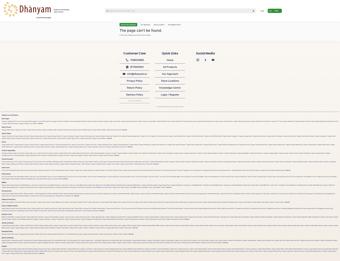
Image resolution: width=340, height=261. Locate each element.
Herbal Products (7, 159)
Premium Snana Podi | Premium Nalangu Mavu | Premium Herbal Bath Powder (107, 193)
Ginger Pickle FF (82, 202)
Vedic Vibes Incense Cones (66, 208)
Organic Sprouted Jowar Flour (96, 147)
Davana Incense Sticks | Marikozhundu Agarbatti (152, 208)
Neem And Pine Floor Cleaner (251, 170)
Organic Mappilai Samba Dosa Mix (116, 217)
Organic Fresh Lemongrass (165, 153)
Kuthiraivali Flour (302, 185)
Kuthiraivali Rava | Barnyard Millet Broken (129, 185)
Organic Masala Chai (289, 121)
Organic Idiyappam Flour (105, 144)
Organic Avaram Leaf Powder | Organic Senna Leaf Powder (274, 161)
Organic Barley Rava (164, 185)
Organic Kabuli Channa (8, 138)
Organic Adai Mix (21, 217)
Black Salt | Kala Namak (157, 242)
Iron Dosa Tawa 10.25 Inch (285, 176)
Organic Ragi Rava (176, 185)
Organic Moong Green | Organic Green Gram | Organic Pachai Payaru (36, 138)
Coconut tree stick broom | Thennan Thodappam (176, 170)
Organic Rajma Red (85, 138)
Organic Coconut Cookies (216, 225)
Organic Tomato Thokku (277, 202)
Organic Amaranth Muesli (9, 249)
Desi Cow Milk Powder (84, 130)
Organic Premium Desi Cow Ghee (67, 130)
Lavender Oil (34, 196)
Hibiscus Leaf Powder (100, 161)
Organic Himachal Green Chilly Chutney (176, 202)
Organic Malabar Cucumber (215, 153)
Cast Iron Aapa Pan (113, 176)
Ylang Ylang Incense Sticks (90, 210)
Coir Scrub (5, 170)
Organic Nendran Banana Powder (134, 219)
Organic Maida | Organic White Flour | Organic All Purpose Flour (148, 144)
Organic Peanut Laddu (75, 228)
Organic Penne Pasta (41, 234)
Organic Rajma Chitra (73, 138)
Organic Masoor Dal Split (22, 136)
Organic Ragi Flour (328, 185)
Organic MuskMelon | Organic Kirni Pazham (250, 153)
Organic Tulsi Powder (113, 164)
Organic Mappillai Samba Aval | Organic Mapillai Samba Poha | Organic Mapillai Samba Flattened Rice (204, 251)
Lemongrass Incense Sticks (258, 208)
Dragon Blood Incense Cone (10, 208)
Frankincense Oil (320, 193)
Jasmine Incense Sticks (191, 208)
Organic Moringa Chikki (46, 225)
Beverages (5, 118)
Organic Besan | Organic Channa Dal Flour (27, 144)
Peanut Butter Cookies (245, 225)
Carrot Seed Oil (283, 193)
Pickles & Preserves (8, 199)
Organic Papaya (283, 153)
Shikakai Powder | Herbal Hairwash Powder (177, 193)
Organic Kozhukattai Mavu (120, 144)
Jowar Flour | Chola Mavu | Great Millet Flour (283, 185)
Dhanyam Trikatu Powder (85, 161)
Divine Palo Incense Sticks (175, 208)
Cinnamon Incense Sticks (113, 208)
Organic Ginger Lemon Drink (112, 121)
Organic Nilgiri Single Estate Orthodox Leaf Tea (324, 121)
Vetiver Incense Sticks (40, 210)
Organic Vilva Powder (126, 164)
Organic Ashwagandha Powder (227, 161)
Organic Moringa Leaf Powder (14, 164)
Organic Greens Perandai (105, 155)
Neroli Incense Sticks (309, 208)
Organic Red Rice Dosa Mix (211, 217)
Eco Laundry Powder (98, 170)
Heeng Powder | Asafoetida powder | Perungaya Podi (17, 240)
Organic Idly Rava (98, 249)
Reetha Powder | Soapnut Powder (140, 193)
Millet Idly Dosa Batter (8, 217)
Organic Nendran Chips (274, 225)
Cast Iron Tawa (252, 176)
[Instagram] (197, 59)
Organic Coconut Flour (77, 144)
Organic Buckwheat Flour (63, 144)
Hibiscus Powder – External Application (35, 193)
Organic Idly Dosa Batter (51, 217)
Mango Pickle (117, 202)
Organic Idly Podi (280, 240)
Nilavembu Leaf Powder (142, 161)
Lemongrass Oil (50, 196)
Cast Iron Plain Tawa (227, 176)
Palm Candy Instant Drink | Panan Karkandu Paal (181, 121)
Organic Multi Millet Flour (315, 185)
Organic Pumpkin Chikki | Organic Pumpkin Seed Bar (83, 225)
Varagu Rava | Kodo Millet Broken (233, 185)
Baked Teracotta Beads (13, 179)
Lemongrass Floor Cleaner (210, 170)
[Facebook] (205, 59)
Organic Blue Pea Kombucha (205, 121)
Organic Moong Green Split (38, 136)
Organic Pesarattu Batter (152, 217)
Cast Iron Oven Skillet (197, 176)
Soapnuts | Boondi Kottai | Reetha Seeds (272, 170)
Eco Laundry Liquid (85, 170)
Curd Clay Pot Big (57, 179)
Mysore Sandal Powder (127, 161)
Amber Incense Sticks (98, 208)
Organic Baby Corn (30, 153)
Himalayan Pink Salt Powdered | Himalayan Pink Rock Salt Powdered (202, 242)
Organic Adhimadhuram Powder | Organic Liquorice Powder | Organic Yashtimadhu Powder (176, 161)
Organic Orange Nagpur (271, 153)
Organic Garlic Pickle (141, 202)
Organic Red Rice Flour (210, 144)
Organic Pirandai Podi (95, 242)
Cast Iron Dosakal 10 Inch (127, 176)
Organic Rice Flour (244, 144)
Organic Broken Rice (73, 249)
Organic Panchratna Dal (87, 136)
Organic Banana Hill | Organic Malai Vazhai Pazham (74, 153)
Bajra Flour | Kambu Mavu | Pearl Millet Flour (257, 185)
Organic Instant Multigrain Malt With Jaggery (25, 219)
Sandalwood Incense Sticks (25, 210)
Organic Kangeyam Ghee (49, 130)
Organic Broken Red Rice (59, 249)
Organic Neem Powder (31, 164)
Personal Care (7, 191)
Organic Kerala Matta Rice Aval (97, 251)
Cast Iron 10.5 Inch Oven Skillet (77, 176)
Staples (4, 246)
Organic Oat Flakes (150, 249)
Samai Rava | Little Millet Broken (192, 185)
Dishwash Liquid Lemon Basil (28, 170)
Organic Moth (61, 138)
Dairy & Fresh (6, 127)
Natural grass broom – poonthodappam (230, 170)
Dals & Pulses (6, 133)
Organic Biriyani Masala (139, 240)
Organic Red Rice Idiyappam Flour (228, 144)
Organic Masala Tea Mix (303, 121)
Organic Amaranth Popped (149, 185)
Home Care (6, 167)
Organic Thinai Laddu (125, 228)
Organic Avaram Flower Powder (246, 161)
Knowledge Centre (174, 25)
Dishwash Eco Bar (14, 170)
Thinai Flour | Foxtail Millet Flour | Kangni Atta (99, 187)
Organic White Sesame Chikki (108, 225)
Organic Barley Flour (8, 144)
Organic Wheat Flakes (277, 249)
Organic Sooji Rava (251, 249)
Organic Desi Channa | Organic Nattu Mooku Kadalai (299, 136)
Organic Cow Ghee (20, 130)
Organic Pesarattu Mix (166, 217)
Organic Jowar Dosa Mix (67, 217)
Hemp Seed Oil (6, 196)
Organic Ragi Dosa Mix (181, 217)
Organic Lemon (201, 153)
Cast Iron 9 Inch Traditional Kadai (97, 176)
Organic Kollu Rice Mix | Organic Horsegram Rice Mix (38, 242)
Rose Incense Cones (25, 208)
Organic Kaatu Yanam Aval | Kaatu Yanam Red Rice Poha (70, 251)
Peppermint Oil (60, 196)
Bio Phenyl (157, 170)
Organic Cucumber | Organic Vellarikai (117, 153)
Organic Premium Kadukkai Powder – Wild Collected (75, 164)
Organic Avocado (53, 153)
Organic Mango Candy (57, 202)
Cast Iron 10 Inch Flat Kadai (38, 176)
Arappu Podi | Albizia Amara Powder (12, 193)
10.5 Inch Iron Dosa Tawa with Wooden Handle (15, 176)
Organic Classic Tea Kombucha (223, 121)
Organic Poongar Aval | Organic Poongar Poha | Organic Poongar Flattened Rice (258, 251)
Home (170, 60)
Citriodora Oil (292, 193)
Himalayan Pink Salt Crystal (173, 242)
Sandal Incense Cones (50, 208)
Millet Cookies (160, 225)
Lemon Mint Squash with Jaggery (48, 121)
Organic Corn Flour (91, 144)
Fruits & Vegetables (8, 150)
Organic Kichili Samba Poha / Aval (117, 251)
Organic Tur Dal (145, 136)
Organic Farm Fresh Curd (113, 130)
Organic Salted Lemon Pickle (260, 202)
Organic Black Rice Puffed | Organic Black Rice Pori (38, 251)
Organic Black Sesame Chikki (10, 225)
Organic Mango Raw (230, 153)
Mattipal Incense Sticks (274, 208)
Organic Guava (178, 153)
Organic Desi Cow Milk (98, 130)
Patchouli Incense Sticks (9, 210)
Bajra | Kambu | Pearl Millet (129, 187)
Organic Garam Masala (249, 240)
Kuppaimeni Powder (114, 161)
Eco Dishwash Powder (62, 170)
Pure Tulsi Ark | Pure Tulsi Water (43, 161)
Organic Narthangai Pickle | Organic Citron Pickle (236, 202)
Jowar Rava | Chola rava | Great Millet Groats (74, 185)
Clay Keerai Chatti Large (43, 179)
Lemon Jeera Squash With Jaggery (27, 121)
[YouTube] (213, 59)
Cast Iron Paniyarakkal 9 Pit (213, 176)
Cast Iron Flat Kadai (141, 176)
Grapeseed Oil (330, 193)
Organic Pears (294, 153)
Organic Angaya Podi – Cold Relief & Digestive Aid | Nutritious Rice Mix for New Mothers (106, 240)
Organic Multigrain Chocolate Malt (91, 219)
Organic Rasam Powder (109, 242)
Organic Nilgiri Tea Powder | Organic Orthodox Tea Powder (20, 123)
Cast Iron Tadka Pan (240, 176)
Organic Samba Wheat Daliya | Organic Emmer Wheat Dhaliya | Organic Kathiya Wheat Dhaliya (217, 249)
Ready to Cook (7, 214)
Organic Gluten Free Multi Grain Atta (24, 147)
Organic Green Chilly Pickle (156, 202)
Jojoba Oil (14, 196)
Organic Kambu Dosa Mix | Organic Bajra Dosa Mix (90, 217)
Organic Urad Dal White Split (194, 136)
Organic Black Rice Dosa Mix (35, 217)
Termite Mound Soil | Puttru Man (143, 164)
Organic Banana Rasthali (97, 153)
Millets (4, 182)
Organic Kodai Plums (190, 153)
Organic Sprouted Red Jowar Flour (116, 147)
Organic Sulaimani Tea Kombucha (260, 121)
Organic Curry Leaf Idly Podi (183, 240)
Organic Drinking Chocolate (95, 121)
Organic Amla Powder (210, 161)
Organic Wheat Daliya (264, 249)
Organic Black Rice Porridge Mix (239, 217)
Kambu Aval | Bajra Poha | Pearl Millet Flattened (102, 185)
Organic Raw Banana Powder (174, 219)
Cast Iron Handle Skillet (173, 176)
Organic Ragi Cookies (231, 225)
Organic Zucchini (42, 153)
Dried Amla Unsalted (8, 202)
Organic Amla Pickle (128, 202)
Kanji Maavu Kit (224, 217)
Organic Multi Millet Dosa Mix (135, 217)
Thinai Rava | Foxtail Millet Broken (213, 185)
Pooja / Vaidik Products (10, 206)
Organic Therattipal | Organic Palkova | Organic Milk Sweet (101, 228)
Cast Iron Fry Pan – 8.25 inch (156, 176)
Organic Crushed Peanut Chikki (29, 225)
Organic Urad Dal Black (99, 138)
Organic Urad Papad (71, 202)
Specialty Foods (7, 231)
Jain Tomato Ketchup (71, 234)
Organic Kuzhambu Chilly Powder (64, 242)
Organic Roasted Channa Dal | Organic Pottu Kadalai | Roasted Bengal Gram (117, 136)
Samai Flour (81, 187)
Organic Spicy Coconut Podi (141, 242)
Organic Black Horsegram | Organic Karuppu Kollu (237, 136)
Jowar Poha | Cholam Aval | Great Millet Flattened (45, 185)
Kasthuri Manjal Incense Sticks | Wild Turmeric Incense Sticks (216, 208)
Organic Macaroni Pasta (26, 234)
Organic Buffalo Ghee (8, 130)
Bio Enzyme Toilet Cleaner (145, 170)
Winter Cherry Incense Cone (83, 208)
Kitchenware (6, 174)
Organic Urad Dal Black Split (177, 136)
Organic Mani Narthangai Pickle (212, 202)
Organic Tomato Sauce (105, 234)
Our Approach (145, 25)
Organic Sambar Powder (124, 242)
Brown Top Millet (142, 187)
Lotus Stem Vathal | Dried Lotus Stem (25, 202)
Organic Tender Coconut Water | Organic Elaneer (152, 121)
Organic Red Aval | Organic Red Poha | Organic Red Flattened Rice (302, 251)
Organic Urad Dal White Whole (213, 136)
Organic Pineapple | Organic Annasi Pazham (312, 153)
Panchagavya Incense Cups (324, 208)
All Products (170, 66)
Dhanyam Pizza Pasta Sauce (10, 234)
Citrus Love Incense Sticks (129, 208)
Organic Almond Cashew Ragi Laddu (293, 225)
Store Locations (159, 25)
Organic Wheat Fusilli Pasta (56, 234)
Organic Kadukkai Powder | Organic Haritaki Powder (307, 161)
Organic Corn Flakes (86, 249)
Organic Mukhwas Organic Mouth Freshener (42, 228)
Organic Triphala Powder (98, 164)
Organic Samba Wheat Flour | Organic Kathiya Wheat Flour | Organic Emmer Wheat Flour (276, 144)
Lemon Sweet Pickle (106, 202)
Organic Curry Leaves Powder (218, 240)
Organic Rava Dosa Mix (195, 217)
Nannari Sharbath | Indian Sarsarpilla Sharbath (72, 121)
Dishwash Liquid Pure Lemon (46, 170)
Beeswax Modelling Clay (28, 179)
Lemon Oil (42, 196)
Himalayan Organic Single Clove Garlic (13, 153)
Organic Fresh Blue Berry (149, 153)
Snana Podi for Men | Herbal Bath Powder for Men (235, 193)
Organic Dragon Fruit (135, 153)
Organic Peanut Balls (62, 228)
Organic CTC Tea (277, 121)
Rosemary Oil (69, 196)
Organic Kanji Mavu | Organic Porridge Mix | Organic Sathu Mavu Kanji (59, 219)
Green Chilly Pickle (93, 202)
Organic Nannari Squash (25, 161)
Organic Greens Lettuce (90, 155)
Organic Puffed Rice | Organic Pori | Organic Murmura (172, 249)
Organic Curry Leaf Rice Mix (200, 240)
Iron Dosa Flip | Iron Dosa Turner (266, 176)
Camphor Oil (274, 193)
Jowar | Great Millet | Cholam (157, 187)
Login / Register (170, 94)
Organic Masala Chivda (259, 225)
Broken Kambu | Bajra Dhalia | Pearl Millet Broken (16, 185)
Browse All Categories (128, 25)
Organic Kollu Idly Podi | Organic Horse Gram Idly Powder (302, 240)
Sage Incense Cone (37, 208)
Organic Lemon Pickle (195, 202)
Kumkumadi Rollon (24, 196)
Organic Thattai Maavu (310, 144)
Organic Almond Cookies (172, 225)
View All (40, 123)
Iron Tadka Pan (298, 176)
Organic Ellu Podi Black (235, 240)
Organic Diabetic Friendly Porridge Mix (261, 217)
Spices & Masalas (8, 238)
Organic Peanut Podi (81, 242)
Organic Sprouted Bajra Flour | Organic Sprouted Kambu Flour (69, 147)
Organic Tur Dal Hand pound (159, 136)
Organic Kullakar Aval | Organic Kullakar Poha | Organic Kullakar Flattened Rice (151, 251)
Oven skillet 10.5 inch (310, 176)
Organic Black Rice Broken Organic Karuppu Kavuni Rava (34, 249)
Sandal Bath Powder (157, 193)
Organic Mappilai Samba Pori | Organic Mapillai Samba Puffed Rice (124, 249)
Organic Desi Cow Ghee (34, 130)
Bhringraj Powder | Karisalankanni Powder (65, 161)
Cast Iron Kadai (185, 176)
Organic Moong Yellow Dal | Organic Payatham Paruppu (63, 136)
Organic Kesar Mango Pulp (129, 121)
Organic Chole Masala (167, 240)
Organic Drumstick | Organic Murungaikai (70, 155)
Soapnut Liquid (74, 170)
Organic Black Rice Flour (47, 144)
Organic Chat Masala (154, 240)
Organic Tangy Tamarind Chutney (88, 234)
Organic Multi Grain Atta (42, 147)
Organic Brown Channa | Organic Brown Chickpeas (267, 136)
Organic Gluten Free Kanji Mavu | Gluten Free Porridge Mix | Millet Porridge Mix (296, 217)
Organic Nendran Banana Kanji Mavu (112, 219)
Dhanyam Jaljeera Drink (8, 121)
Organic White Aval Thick (31, 253)
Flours (4, 142)
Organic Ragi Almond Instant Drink (155, 219)
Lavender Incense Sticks (242, 208)
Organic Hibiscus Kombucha (242, 121)
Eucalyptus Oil (310, 193)
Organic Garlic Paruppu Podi (265, 240)
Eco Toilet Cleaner (196, 170)
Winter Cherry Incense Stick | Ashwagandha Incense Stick (65, 210)
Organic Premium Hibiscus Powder (49, 164)
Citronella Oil (301, 193)
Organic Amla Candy (43, 202)
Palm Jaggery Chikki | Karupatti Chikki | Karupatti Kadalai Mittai (136, 225)
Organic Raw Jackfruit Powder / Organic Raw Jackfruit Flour (185, 144)
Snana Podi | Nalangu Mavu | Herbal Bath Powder (205, 193)
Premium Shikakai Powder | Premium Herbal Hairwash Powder (65, 193)
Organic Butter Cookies (201, 225)
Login (262, 11)
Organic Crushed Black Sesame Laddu (316, 225)
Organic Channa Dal (7, 136)
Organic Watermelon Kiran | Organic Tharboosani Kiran (41, 155)
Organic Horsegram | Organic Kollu (325, 136)
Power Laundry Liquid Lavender (128, 170)
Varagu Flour (116, 187)
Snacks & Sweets (8, 223)
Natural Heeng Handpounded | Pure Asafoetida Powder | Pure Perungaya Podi (57, 240)
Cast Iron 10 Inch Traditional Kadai (57, 176)
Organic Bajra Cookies (187, 225)
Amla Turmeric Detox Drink (9, 161)
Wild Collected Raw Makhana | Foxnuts (296, 249)
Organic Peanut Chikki (60, 225)
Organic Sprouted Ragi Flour (47, 187)
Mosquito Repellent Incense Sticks (292, 208)
